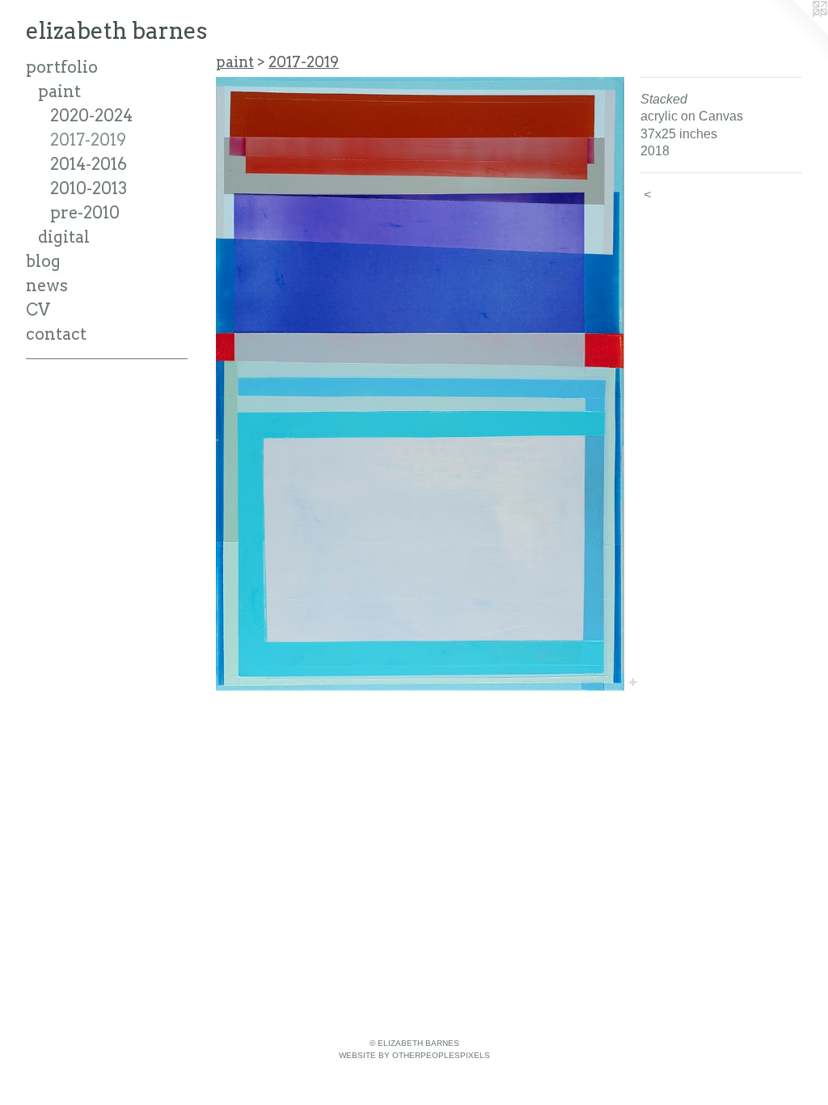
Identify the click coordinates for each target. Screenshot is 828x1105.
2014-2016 (88, 164)
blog (43, 261)
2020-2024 (91, 115)
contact (56, 334)
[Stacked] (420, 384)
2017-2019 (88, 140)
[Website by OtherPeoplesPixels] (795, 32)
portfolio (62, 67)
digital (64, 237)
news (47, 285)
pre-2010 (85, 212)
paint (59, 91)
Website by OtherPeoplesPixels (414, 1055)
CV (38, 310)
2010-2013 (88, 188)
